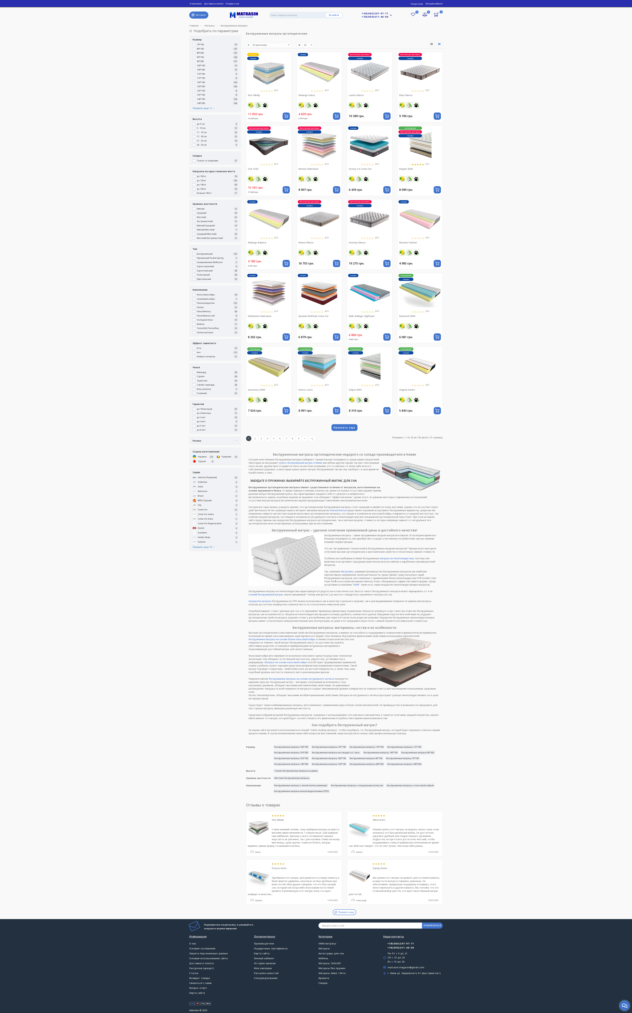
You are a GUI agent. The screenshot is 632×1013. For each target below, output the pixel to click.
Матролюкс (347, 571)
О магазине (196, 3)
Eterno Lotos (305, 389)
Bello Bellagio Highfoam (362, 316)
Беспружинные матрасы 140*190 (380, 752)
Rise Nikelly (254, 95)
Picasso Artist (279, 868)
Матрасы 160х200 (329, 963)
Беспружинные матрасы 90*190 (366, 758)
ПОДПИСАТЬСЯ (432, 925)
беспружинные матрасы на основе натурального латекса (301, 678)
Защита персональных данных (208, 953)
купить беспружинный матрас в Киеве (300, 462)
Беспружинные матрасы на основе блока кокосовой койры (282, 639)
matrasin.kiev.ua (338, 510)
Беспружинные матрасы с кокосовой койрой (410, 785)
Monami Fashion (408, 242)
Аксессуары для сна (331, 953)
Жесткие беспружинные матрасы (291, 777)
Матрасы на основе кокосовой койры (285, 662)
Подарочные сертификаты (271, 948)
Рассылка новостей (266, 973)
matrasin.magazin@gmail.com (406, 967)
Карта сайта (197, 992)
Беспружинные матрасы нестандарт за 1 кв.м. (336, 752)
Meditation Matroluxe (259, 316)
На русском (417, 3)
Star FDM (253, 168)
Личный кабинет (434, 3)
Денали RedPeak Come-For (313, 316)
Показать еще (344, 427)
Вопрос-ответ (198, 987)
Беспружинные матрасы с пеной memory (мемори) (300, 785)
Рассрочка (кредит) (201, 968)
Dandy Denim (380, 868)
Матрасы (324, 948)
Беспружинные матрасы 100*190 (291, 746)
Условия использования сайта (208, 958)
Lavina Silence (356, 95)
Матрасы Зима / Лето (332, 973)
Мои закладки (263, 968)
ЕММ (356, 584)
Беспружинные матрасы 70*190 (402, 758)
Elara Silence (405, 95)
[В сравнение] (287, 61)
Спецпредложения (265, 978)
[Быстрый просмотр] (288, 67)
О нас (192, 943)
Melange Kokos (306, 95)
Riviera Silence (306, 242)
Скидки (323, 983)
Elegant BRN (406, 168)
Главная (193, 25)
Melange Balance (257, 242)
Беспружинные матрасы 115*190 (404, 746)
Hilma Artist (379, 819)
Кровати (323, 978)
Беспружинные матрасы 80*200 (417, 752)
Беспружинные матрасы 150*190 (291, 758)
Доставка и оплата (213, 3)
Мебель (323, 958)
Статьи (193, 973)
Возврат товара (199, 978)
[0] (424, 15)
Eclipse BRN (355, 389)
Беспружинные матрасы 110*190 (366, 746)
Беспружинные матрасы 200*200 (366, 764)
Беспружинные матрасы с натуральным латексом (357, 785)
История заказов (265, 963)
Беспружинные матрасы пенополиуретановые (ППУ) (301, 791)
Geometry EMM (256, 389)
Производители (264, 943)
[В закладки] (288, 56)
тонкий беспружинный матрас (266, 594)
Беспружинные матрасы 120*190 (329, 764)
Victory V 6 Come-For (360, 168)
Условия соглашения (202, 948)
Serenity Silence (357, 242)
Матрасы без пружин (331, 968)
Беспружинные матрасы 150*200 (291, 752)
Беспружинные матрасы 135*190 (329, 746)
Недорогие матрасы (260, 601)
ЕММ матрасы (327, 943)
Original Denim (407, 389)
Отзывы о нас (232, 3)
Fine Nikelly (278, 819)
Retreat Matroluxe (308, 168)
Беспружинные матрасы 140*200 (291, 764)
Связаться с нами (200, 983)
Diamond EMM (407, 316)
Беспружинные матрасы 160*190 (329, 758)
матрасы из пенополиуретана (397, 558)
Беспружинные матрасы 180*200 (404, 764)
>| (312, 438)
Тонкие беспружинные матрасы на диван (296, 770)
